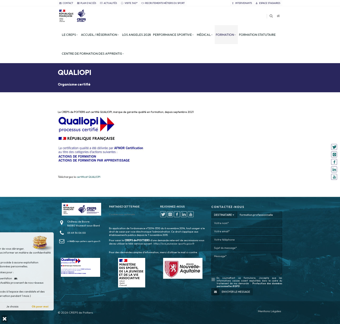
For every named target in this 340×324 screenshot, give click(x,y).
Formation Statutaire (257, 35)
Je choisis (44, 306)
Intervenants (243, 3)
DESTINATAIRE (223, 215)
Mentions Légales (269, 311)
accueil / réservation (99, 35)
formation (225, 35)
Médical (204, 35)
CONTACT (68, 3)
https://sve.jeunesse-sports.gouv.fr (174, 243)
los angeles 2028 (136, 35)
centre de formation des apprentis (92, 53)
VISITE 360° (131, 3)
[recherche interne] (271, 16)
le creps (69, 35)
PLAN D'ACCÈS (88, 3)
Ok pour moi (71, 306)
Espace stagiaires (269, 3)
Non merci (16, 306)
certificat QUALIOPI (88, 177)
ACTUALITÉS (110, 3)
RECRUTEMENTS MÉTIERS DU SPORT (165, 3)
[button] (4, 318)
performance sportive (172, 35)
